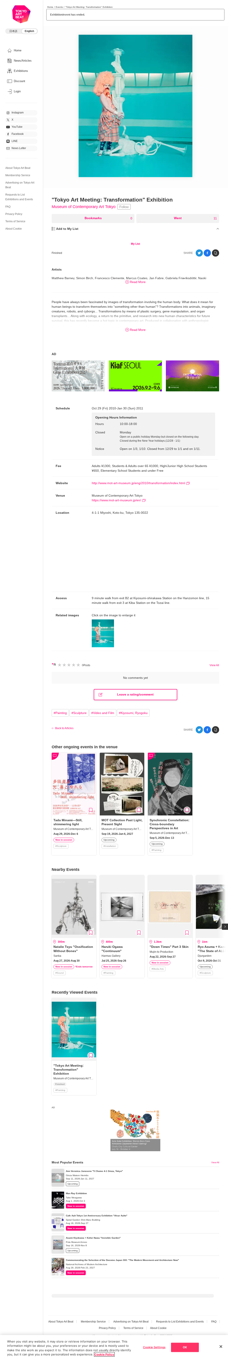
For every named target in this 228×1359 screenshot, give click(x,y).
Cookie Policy (104, 1354)
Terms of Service (15, 221)
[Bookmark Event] (90, 810)
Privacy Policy (13, 214)
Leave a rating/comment (135, 694)
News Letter (19, 148)
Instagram (18, 112)
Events (59, 7)
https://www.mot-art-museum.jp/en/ (116, 500)
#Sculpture (79, 713)
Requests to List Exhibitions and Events (180, 1321)
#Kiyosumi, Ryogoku (133, 713)
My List (135, 243)
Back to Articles (64, 728)
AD (54, 354)
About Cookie (13, 228)
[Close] (221, 1346)
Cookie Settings (154, 1347)
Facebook (18, 133)
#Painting (60, 713)
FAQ (7, 206)
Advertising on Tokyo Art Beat (131, 1321)
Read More (138, 282)
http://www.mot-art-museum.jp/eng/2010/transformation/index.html (138, 483)
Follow (124, 207)
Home (50, 7)
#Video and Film (102, 713)
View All (214, 665)
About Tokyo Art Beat (17, 168)
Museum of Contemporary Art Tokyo (84, 206)
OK (185, 1347)
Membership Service (17, 175)
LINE (15, 141)
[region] (114, 1347)
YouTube (17, 126)
